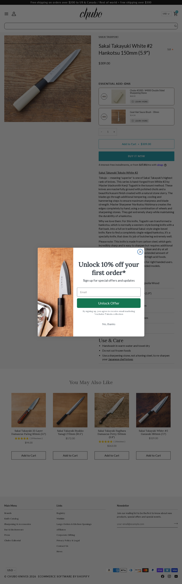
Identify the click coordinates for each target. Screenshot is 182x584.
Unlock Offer (108, 303)
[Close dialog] (140, 251)
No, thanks (108, 324)
